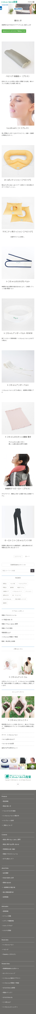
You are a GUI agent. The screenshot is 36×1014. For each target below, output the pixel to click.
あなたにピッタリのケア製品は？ (13, 31)
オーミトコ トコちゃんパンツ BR (18, 540)
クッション (28, 591)
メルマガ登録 (7, 930)
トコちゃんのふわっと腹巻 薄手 (18, 437)
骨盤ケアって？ (7, 992)
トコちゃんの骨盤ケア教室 (10, 637)
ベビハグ (5, 949)
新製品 (4, 583)
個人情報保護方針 (8, 892)
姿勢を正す (6, 595)
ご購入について (7, 825)
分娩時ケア (6, 591)
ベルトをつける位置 (8, 743)
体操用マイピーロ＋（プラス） (18, 488)
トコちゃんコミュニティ (10, 1007)
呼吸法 (4, 587)
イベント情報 (7, 916)
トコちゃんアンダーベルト (18, 385)
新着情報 (5, 911)
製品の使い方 (7, 806)
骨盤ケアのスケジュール (9, 615)
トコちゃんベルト (8, 944)
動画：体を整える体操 (8, 641)
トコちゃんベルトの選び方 (11, 815)
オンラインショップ (9, 973)
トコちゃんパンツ (17, 591)
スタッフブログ (7, 925)
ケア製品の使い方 (7, 619)
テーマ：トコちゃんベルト (10, 735)
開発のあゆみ (7, 882)
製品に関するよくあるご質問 (11, 839)
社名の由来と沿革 (8, 877)
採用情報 (5, 897)
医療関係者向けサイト (17, 564)
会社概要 (5, 873)
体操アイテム (20, 587)
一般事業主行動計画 (9, 887)
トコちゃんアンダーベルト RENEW (18, 333)
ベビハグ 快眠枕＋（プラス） (18, 76)
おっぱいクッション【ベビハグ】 (18, 180)
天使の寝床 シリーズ (20, 599)
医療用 (4, 603)
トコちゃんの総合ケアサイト (11, 978)
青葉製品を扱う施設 (9, 849)
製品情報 (5, 801)
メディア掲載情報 (8, 921)
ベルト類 (12, 583)
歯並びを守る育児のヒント (10, 748)
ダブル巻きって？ (8, 858)
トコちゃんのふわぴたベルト (18, 281)
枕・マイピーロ (16, 595)
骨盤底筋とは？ (6, 632)
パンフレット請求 (8, 820)
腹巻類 (12, 587)
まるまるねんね (7, 599)
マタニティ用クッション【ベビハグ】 (18, 231)
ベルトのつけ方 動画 (9, 811)
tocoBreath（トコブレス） (18, 128)
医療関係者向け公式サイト (11, 968)
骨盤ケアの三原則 (7, 628)
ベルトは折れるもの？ (8, 739)
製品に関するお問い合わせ (11, 844)
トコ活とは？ (7, 1002)
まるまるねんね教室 (9, 987)
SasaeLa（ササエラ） (9, 954)
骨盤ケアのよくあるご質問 (10, 624)
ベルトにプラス (23, 583)
